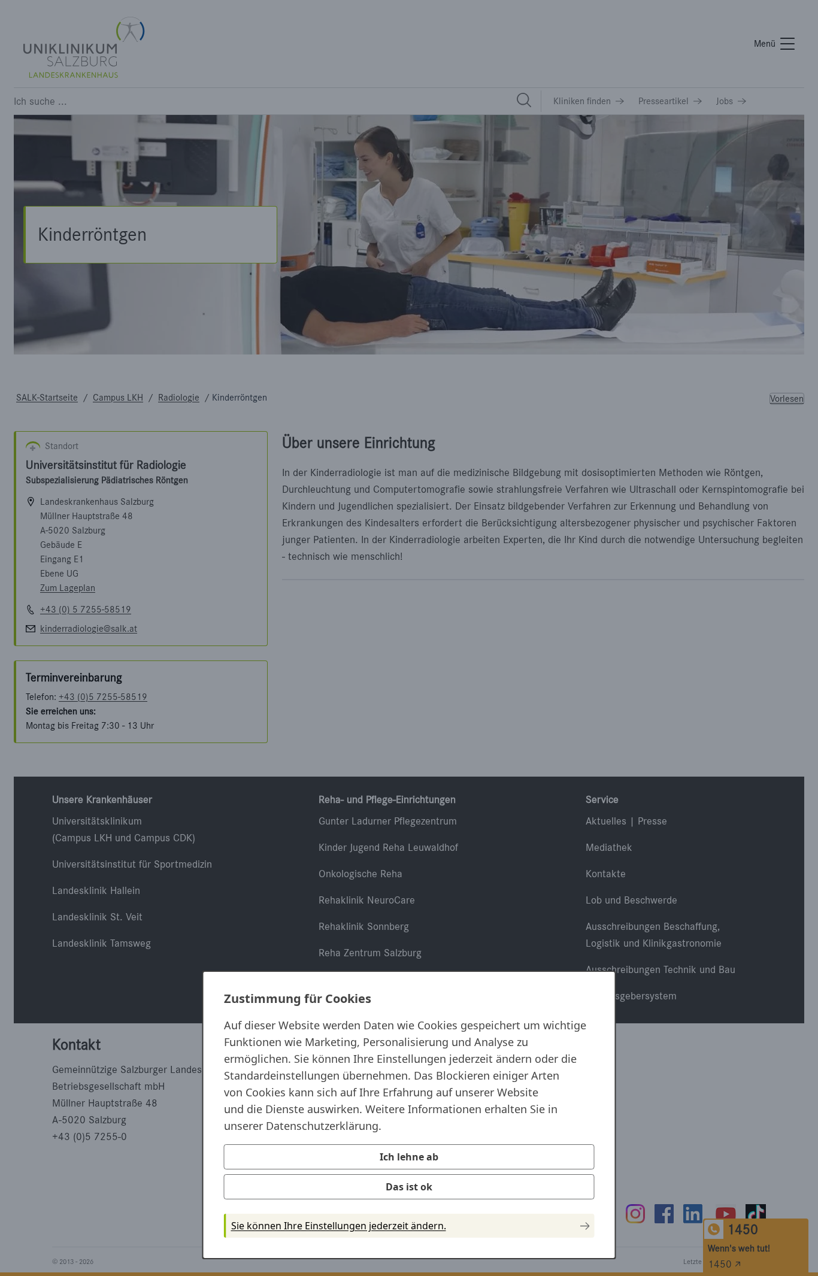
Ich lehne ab (409, 1156)
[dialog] (409, 1115)
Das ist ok (409, 1186)
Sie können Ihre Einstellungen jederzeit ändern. (338, 1225)
